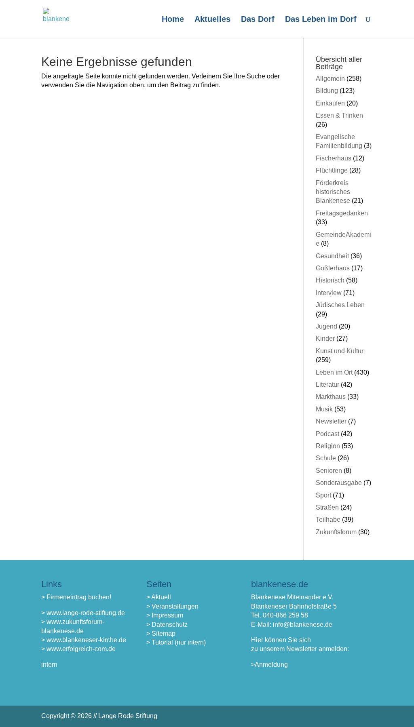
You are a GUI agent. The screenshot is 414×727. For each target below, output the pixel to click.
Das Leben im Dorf (321, 19)
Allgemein (330, 78)
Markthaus (331, 396)
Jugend (326, 326)
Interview (329, 292)
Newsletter (331, 421)
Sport (323, 495)
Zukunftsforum (336, 532)
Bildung (327, 90)
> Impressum (164, 615)
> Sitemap (160, 633)
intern (49, 664)
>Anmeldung (269, 664)
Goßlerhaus (333, 268)
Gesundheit (332, 256)
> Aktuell (158, 597)
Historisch (330, 280)
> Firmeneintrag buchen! (76, 597)
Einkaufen (330, 103)
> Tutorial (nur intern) (176, 642)
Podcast (327, 433)
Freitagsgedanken (342, 213)
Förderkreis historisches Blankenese (333, 191)
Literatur (327, 384)
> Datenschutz (167, 624)
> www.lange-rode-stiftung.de (83, 612)
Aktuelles (212, 19)
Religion (328, 446)
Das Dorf (258, 19)
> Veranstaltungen (172, 606)
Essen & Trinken (339, 115)
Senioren (329, 470)
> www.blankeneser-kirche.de (83, 639)
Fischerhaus (333, 158)
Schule (326, 458)
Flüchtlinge (332, 170)
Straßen (327, 507)
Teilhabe (328, 519)
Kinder (325, 338)
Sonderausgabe (339, 482)
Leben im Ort (334, 372)
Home (173, 19)
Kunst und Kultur (339, 351)
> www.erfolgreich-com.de (78, 648)
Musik (324, 409)
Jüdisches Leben (340, 304)
